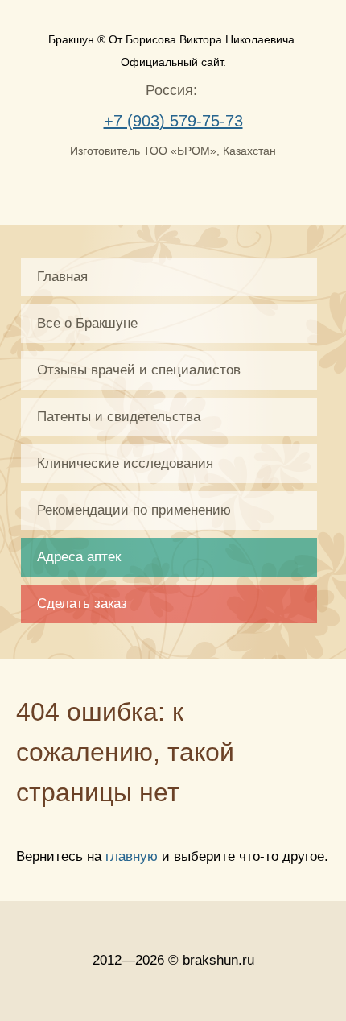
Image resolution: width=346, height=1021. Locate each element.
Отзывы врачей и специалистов (139, 370)
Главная (62, 276)
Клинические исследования (125, 463)
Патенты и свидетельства (118, 416)
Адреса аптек (79, 556)
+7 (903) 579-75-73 (173, 121)
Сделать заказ (82, 603)
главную (131, 856)
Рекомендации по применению (134, 510)
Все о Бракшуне (87, 323)
